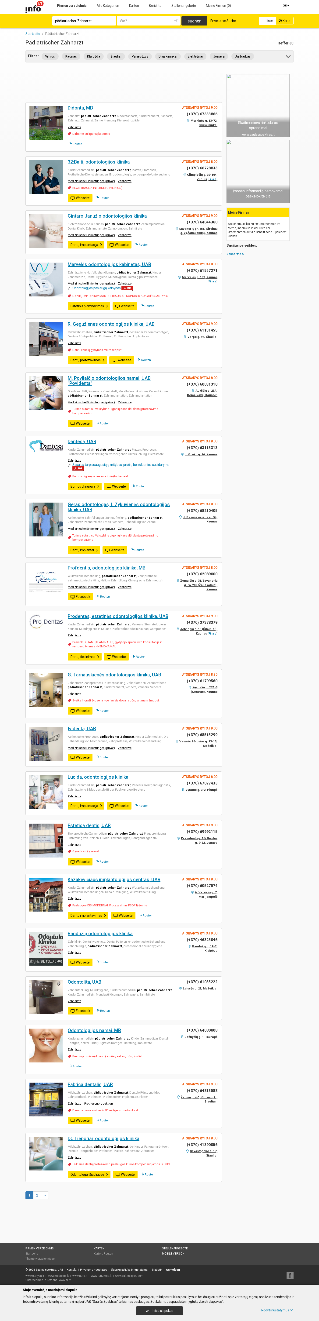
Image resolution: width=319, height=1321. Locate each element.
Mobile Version (173, 1253)
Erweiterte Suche (223, 21)
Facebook (83, 596)
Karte (286, 21)
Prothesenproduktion (98, 1103)
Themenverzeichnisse (40, 1258)
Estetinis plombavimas (87, 306)
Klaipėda (93, 56)
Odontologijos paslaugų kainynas (96, 288)
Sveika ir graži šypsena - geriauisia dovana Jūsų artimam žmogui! (116, 700)
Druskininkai (168, 56)
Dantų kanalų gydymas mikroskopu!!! (97, 350)
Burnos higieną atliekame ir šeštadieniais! (100, 476)
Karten (134, 5)
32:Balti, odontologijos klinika (99, 162)
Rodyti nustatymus (275, 1310)
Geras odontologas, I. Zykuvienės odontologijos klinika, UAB (119, 507)
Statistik (157, 1269)
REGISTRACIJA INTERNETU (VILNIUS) (97, 188)
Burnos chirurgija (83, 486)
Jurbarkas (243, 56)
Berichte (155, 5)
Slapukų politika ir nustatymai (129, 1269)
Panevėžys (140, 56)
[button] (288, 57)
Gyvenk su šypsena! (85, 851)
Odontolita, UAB (84, 982)
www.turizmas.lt (101, 1275)
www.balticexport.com (129, 1275)
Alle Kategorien (108, 5)
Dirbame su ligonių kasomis (91, 133)
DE (285, 5)
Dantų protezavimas (86, 360)
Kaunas (71, 56)
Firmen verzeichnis (72, 5)
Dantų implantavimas (86, 915)
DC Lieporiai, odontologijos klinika (103, 1138)
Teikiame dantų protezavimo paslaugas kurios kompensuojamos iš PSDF (121, 1164)
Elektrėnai (195, 56)
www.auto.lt (79, 1275)
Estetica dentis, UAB (89, 825)
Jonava (219, 56)
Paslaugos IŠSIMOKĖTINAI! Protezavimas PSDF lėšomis (109, 905)
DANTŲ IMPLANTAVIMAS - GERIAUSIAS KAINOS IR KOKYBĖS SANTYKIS (120, 296)
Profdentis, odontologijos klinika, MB (106, 568)
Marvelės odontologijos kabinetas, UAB (109, 264)
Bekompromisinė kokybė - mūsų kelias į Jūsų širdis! (107, 1056)
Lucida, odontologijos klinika (98, 777)
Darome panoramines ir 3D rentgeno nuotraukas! (105, 1110)
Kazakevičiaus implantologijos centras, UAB (114, 879)
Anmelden (173, 1269)
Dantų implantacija (84, 245)
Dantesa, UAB (82, 441)
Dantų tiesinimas (83, 657)
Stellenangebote (183, 5)
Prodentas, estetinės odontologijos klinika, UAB (118, 616)
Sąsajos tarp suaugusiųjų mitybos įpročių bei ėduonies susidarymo (121, 465)
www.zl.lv (65, 1280)
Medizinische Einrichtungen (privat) (91, 181)
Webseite (83, 198)
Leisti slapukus (162, 1311)
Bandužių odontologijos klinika (100, 933)
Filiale (212, 179)
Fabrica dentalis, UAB (90, 1084)
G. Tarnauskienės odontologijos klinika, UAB (114, 675)
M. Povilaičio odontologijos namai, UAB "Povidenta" (109, 380)
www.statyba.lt (34, 1275)
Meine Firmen (218, 5)
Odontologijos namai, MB (94, 1030)
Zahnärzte (74, 127)
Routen (77, 144)
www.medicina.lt (58, 1275)
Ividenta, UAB (82, 728)
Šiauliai (115, 56)
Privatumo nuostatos (93, 1269)
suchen (195, 20)
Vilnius (50, 56)
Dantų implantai (82, 550)
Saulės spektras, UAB (49, 1269)
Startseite (31, 1253)
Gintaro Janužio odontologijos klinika (107, 216)
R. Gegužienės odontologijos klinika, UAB (111, 324)
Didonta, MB (80, 108)
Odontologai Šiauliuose (87, 1174)
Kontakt (72, 1269)
